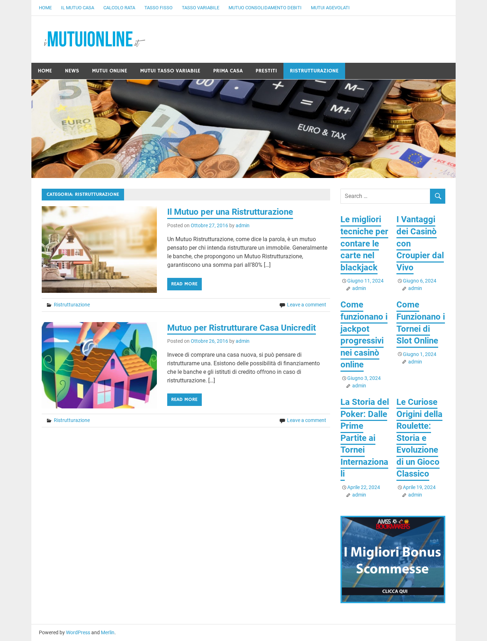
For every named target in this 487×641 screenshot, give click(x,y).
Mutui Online (109, 70)
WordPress (78, 632)
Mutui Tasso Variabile (170, 70)
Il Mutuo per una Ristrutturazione (230, 212)
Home (45, 7)
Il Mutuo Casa (77, 7)
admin (243, 225)
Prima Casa (228, 70)
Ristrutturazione (314, 70)
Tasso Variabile (200, 7)
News (72, 70)
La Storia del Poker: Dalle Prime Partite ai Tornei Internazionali (364, 438)
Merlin (107, 632)
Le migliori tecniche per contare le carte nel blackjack (364, 243)
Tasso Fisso (158, 7)
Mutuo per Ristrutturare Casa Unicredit (241, 328)
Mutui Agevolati (330, 7)
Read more (184, 284)
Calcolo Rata (119, 7)
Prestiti (266, 70)
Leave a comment (306, 304)
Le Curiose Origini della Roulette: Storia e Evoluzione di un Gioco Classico (419, 438)
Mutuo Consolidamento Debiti (265, 7)
